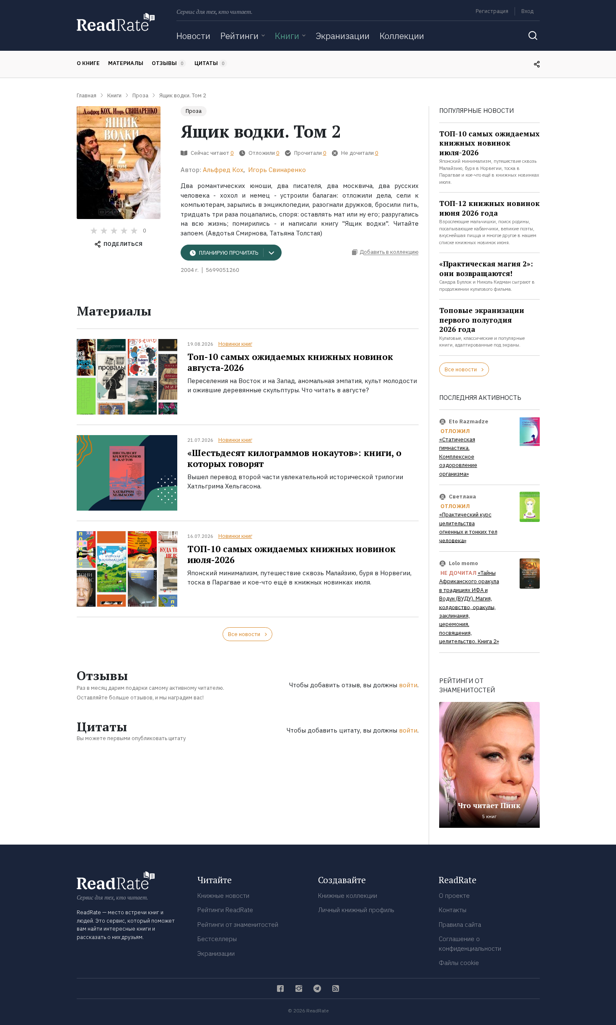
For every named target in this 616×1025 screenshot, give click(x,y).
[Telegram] (317, 988)
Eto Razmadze (468, 421)
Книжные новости (223, 896)
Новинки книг (235, 343)
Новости (193, 36)
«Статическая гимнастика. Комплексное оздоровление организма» (458, 456)
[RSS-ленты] (335, 988)
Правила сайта (460, 924)
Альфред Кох (223, 170)
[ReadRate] (116, 22)
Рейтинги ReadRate (225, 910)
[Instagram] (298, 988)
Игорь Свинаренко (277, 170)
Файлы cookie (459, 963)
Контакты (452, 910)
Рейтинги (239, 36)
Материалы (125, 63)
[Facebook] (280, 988)
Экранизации (343, 36)
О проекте (454, 896)
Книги (287, 36)
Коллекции (402, 36)
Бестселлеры (217, 939)
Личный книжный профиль (356, 910)
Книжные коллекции (347, 896)
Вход (527, 11)
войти (408, 685)
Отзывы (168, 63)
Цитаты (209, 63)
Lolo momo (463, 563)
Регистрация (492, 11)
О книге (88, 63)
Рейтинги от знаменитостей (237, 924)
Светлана (462, 496)
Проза (194, 111)
